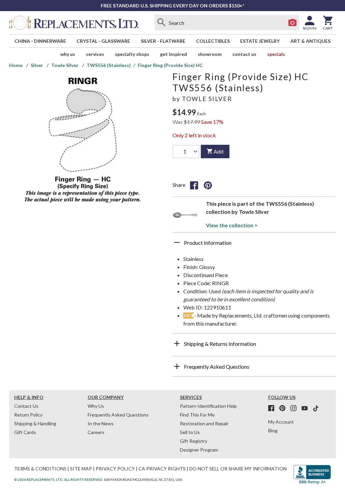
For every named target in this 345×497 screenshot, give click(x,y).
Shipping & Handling (35, 423)
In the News (101, 423)
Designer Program (199, 450)
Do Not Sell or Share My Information (238, 468)
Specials (276, 54)
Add (218, 151)
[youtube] (307, 408)
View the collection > (232, 225)
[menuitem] (40, 41)
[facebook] (273, 408)
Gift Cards (25, 432)
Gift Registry (193, 441)
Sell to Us (190, 432)
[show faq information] (176, 366)
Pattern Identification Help (208, 406)
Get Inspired (173, 54)
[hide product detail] (176, 242)
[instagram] (295, 408)
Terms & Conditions (40, 468)
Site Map (81, 468)
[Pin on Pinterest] (208, 185)
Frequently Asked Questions (118, 415)
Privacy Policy (115, 468)
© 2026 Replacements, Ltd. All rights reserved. (58, 479)
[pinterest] (284, 408)
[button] (254, 245)
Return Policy (28, 415)
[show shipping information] (176, 343)
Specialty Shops (132, 54)
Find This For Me (197, 415)
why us (67, 54)
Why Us (96, 406)
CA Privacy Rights (162, 468)
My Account (281, 422)
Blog (273, 430)
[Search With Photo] (292, 22)
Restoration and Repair (204, 423)
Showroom (210, 54)
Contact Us (244, 54)
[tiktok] (316, 408)
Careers (96, 432)
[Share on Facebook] (194, 185)
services (95, 54)
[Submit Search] (161, 22)
